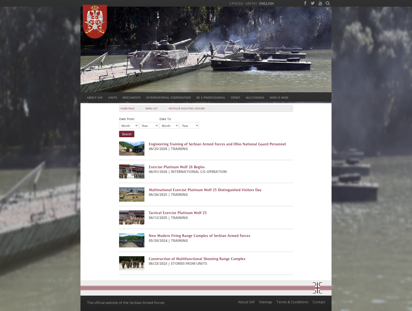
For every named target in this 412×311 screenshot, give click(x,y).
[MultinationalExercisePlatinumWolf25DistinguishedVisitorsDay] (205, 189)
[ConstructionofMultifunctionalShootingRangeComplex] (197, 258)
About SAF (246, 302)
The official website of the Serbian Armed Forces (126, 302)
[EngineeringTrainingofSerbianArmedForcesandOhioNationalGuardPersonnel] (217, 143)
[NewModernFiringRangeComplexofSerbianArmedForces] (199, 235)
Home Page (128, 108)
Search (127, 134)
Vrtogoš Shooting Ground (187, 108)
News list (151, 108)
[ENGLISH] (266, 3)
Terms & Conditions (292, 302)
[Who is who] (282, 97)
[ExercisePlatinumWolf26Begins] (177, 166)
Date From (126, 119)
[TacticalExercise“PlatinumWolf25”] (178, 212)
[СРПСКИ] (236, 3)
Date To (165, 119)
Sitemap (265, 302)
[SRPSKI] (251, 3)
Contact (319, 302)
